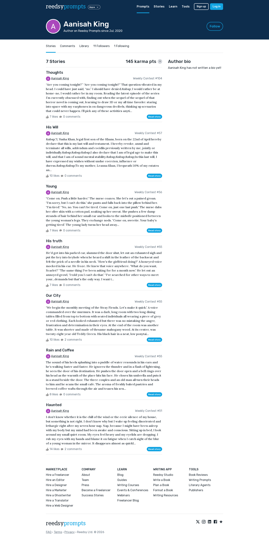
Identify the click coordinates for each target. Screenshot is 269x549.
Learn (173, 6)
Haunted (53, 405)
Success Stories (93, 495)
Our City (53, 295)
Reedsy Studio (163, 475)
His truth (54, 241)
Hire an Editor (55, 480)
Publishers (196, 490)
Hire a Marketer (56, 490)
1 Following (121, 46)
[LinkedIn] (209, 522)
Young (51, 186)
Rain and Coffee (60, 350)
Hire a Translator (57, 500)
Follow (215, 26)
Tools (186, 6)
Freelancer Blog (128, 500)
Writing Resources (165, 495)
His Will (52, 127)
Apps (92, 7)
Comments (67, 46)
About (86, 475)
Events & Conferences (132, 490)
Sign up (201, 6)
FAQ (48, 532)
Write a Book (161, 480)
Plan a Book (161, 485)
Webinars (123, 495)
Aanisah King (60, 78)
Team (85, 480)
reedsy (66, 6)
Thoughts (54, 72)
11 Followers (101, 46)
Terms (58, 532)
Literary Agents (199, 485)
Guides (122, 480)
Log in (217, 6)
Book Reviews (198, 475)
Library (84, 46)
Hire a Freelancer (57, 475)
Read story (154, 116)
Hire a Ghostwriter (58, 495)
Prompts (143, 6)
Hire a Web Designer (59, 505)
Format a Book (163, 490)
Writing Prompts (200, 480)
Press (85, 485)
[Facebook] (215, 522)
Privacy (69, 532)
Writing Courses (128, 485)
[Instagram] (203, 522)
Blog (120, 475)
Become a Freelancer (96, 490)
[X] (198, 522)
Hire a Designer (56, 485)
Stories (159, 6)
